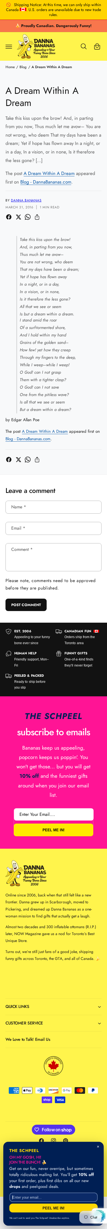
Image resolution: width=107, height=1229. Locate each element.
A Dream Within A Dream (52, 67)
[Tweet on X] (18, 217)
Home (10, 67)
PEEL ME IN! (53, 830)
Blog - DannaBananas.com (45, 182)
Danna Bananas (26, 200)
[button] (9, 46)
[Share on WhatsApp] (27, 217)
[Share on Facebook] (8, 217)
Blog (23, 67)
